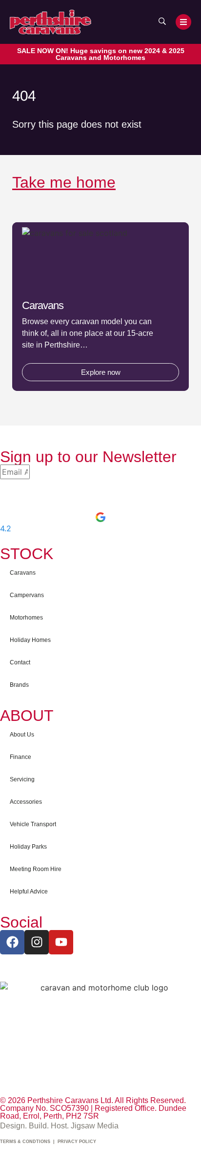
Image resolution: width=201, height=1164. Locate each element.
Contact (20, 662)
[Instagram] (36, 942)
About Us (22, 734)
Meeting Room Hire (35, 869)
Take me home (64, 182)
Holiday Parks (28, 846)
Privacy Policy (77, 1141)
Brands (19, 684)
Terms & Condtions (25, 1141)
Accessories (26, 801)
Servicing (22, 779)
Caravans (23, 572)
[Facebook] (12, 942)
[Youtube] (61, 942)
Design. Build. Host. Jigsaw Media (59, 1126)
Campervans (27, 595)
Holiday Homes (30, 640)
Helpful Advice (29, 891)
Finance (20, 757)
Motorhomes (26, 617)
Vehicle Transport (33, 824)
